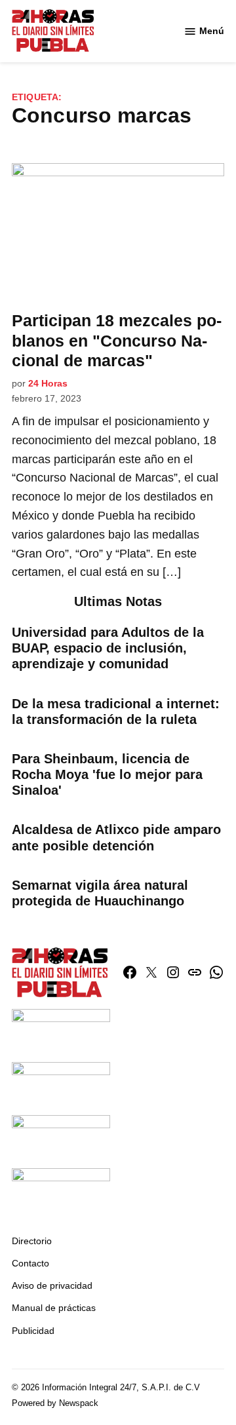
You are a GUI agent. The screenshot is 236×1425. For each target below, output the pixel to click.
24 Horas (48, 383)
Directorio (32, 1241)
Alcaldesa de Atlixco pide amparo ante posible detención (116, 837)
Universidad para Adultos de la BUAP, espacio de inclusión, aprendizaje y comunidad (108, 648)
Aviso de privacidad (52, 1285)
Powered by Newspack (55, 1403)
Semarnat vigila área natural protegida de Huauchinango (100, 893)
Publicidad (33, 1330)
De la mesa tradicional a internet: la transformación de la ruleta (116, 711)
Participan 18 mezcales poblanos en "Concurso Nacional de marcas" (117, 340)
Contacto (30, 1263)
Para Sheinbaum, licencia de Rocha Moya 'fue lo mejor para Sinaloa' (107, 774)
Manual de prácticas (54, 1307)
